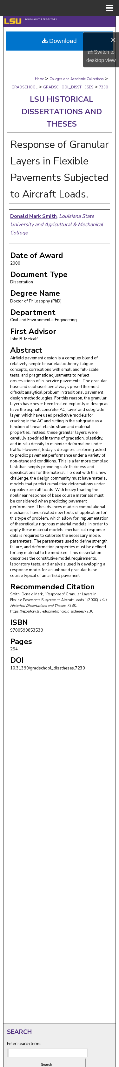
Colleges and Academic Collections (76, 79)
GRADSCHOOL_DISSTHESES (68, 87)
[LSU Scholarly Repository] (59, 21)
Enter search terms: (25, 1044)
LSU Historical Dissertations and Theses (62, 111)
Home (39, 79)
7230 (103, 87)
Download (62, 41)
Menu (109, 8)
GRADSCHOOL (24, 87)
